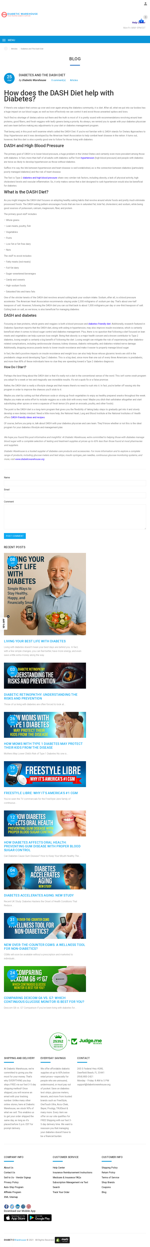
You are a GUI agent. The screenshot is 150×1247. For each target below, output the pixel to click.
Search (56, 1187)
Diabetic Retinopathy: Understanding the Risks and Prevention (41, 696)
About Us (8, 1167)
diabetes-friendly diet (99, 323)
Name (7, 477)
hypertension (87, 158)
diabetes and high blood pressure (40, 177)
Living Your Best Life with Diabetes (35, 641)
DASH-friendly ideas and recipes (28, 417)
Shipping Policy (110, 1167)
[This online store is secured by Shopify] (62, 1240)
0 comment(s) (58, 80)
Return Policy (108, 1172)
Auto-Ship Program (13, 1187)
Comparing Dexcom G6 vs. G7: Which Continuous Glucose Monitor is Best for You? (44, 1000)
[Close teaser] (8, 616)
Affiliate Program (12, 1192)
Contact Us (9, 1172)
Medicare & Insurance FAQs (67, 1177)
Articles (14, 49)
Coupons (106, 1187)
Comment (9, 501)
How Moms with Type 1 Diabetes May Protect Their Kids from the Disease (43, 745)
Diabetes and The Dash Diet (42, 75)
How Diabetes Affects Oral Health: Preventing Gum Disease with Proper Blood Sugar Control (42, 846)
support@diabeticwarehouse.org (93, 1084)
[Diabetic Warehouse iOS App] (16, 1217)
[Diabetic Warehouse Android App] (40, 1217)
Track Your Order (61, 1192)
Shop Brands (108, 1182)
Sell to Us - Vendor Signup (17, 1177)
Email (7, 489)
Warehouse (15, 1240)
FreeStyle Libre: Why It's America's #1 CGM (41, 793)
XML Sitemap (11, 1197)
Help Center (59, 1167)
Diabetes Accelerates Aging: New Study (39, 895)
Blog (104, 1192)
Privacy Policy (11, 1182)
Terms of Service (110, 1177)
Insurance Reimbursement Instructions (72, 1172)
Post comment (15, 536)
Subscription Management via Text (70, 1182)
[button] (3, 623)
